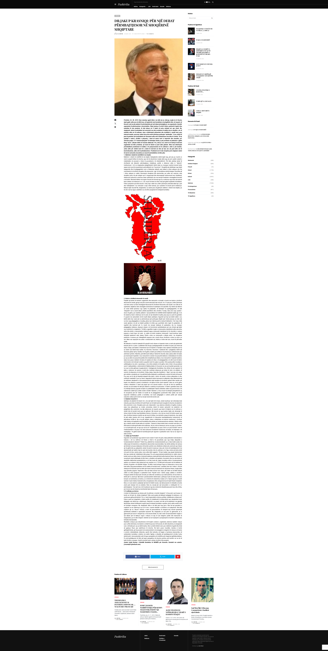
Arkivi (146, 635)
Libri (189, 180)
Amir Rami (201, 646)
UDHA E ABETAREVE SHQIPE (202, 111)
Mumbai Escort (192, 149)
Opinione (117, 15)
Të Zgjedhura (191, 196)
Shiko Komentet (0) (153, 567)
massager (190, 125)
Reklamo (146, 638)
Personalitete (191, 189)
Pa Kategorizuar (192, 186)
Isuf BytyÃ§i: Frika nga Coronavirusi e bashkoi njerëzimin (200, 610)
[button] (115, 4)
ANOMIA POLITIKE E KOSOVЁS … (203, 91)
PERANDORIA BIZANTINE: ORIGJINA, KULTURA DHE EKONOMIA (199, 136)
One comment (119, 619)
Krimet (190, 173)
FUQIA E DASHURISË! (203, 40)
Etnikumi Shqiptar (193, 163)
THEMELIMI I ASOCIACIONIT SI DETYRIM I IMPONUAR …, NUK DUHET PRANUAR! (124, 603)
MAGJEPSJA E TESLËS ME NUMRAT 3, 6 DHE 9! (204, 29)
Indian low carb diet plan (194, 142)
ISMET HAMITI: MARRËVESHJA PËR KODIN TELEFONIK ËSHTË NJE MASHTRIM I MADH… (151, 608)
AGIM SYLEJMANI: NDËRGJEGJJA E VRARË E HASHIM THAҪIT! (176, 612)
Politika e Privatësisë (162, 639)
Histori (190, 170)
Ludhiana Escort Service (194, 134)
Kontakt (176, 635)
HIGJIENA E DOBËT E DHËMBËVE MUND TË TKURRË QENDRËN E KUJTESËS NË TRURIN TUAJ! (203, 52)
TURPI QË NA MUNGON (203, 101)
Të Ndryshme (191, 192)
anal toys (190, 129)
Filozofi (190, 167)
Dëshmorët (191, 160)
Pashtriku (123, 4)
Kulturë (190, 176)
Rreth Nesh (162, 635)
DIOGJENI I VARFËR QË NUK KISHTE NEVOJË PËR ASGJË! (204, 75)
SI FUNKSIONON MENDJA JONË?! (204, 65)
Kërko (212, 18)
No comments (150, 33)
